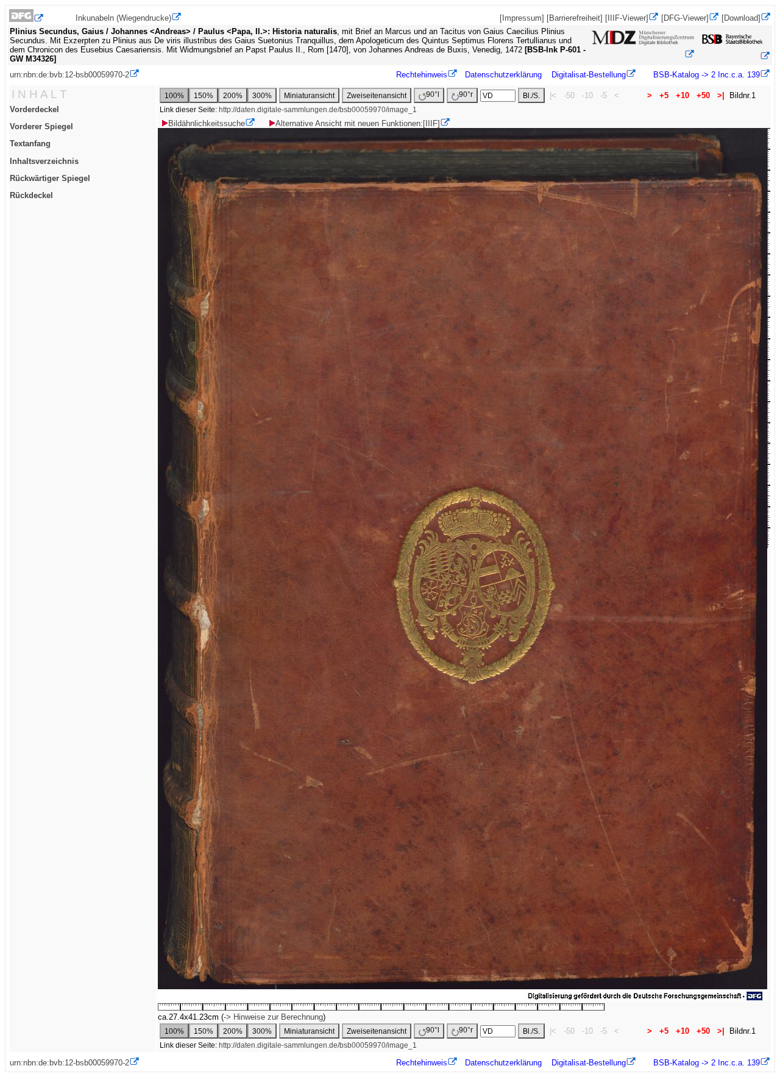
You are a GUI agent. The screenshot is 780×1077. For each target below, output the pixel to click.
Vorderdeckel (34, 109)
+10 (682, 95)
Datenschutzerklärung (503, 74)
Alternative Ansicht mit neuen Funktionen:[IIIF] (357, 123)
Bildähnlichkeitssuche (206, 123)
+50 (703, 95)
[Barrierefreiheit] (575, 18)
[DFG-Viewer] (685, 18)
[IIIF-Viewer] (626, 18)
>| (721, 95)
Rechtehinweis (421, 74)
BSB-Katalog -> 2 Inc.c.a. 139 (705, 74)
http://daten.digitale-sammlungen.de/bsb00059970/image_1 (318, 109)
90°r (466, 94)
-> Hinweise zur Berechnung (273, 1017)
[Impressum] (522, 18)
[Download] (741, 18)
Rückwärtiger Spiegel (50, 178)
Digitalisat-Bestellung (588, 74)
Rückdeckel (31, 195)
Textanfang (30, 143)
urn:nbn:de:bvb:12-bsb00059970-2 (69, 74)
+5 (664, 95)
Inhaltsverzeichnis (44, 161)
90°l (432, 94)
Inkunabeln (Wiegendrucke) (123, 18)
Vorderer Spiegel (41, 126)
